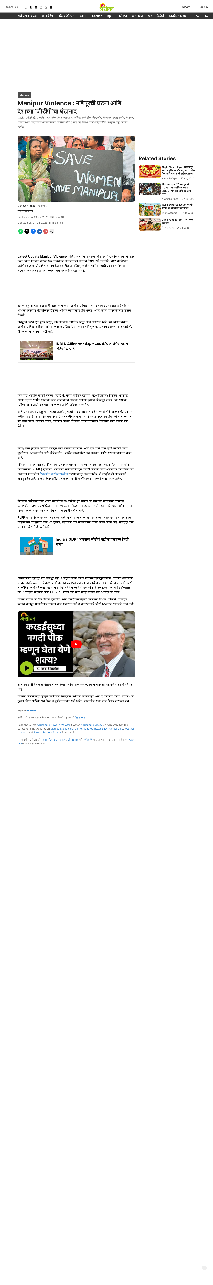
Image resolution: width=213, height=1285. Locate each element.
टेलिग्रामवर (73, 739)
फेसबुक (44, 739)
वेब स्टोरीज (137, 15)
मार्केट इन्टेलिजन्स (66, 15)
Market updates (83, 728)
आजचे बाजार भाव (177, 15)
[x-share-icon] (26, 232)
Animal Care (116, 728)
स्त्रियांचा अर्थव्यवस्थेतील (54, 474)
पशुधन (110, 15)
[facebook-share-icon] (33, 232)
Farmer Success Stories (47, 732)
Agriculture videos (91, 724)
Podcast (185, 7)
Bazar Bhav (100, 728)
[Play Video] (76, 644)
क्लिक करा (80, 717)
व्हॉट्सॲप (88, 739)
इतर (150, 15)
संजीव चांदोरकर (25, 211)
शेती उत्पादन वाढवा (27, 15)
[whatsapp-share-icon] (20, 232)
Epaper (97, 15)
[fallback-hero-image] (150, 171)
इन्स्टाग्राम (61, 739)
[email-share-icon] (45, 232)
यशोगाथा (122, 15)
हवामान (83, 15)
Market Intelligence (62, 728)
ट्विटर (52, 739)
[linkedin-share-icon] (39, 232)
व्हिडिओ (160, 15)
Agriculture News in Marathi (53, 724)
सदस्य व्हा (31, 710)
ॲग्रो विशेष (47, 15)
